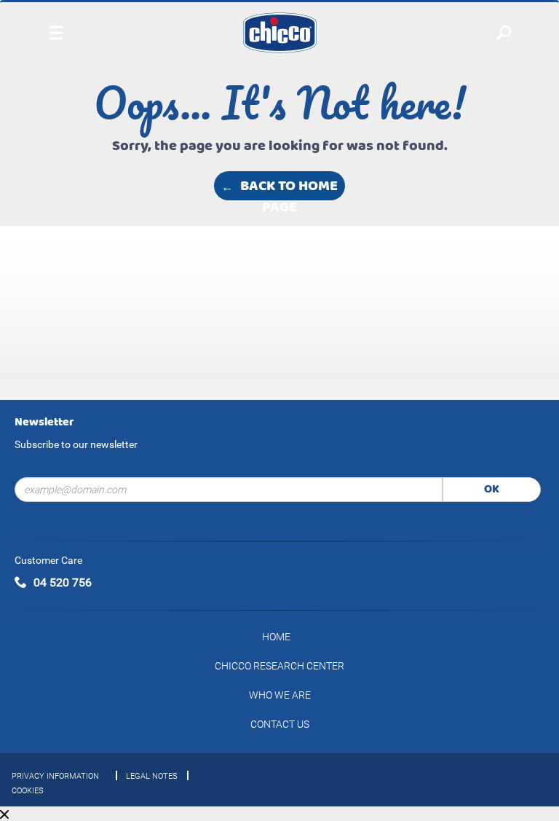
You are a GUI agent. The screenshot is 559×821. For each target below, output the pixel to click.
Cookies (28, 791)
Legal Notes (152, 776)
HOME (276, 637)
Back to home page (289, 186)
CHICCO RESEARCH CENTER (279, 666)
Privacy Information (55, 776)
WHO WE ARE (280, 695)
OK (491, 489)
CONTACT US (279, 724)
